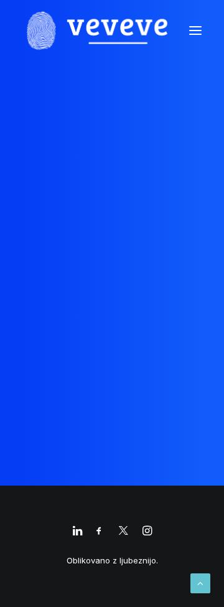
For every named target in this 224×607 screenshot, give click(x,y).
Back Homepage (112, 322)
